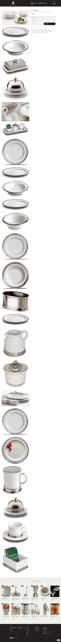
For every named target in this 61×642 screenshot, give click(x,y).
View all (28, 628)
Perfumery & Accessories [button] (43, 3)
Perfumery (19, 628)
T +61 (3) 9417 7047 (45, 630)
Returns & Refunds (37, 630)
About (27, 633)
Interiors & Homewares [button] (34, 3)
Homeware (11, 630)
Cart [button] (54, 3)
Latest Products (29, 630)
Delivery (36, 631)
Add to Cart (46, 23)
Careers (28, 635)
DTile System (11, 628)
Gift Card (28, 631)
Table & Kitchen (12, 631)
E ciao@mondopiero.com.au (46, 631)
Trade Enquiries (37, 628)
